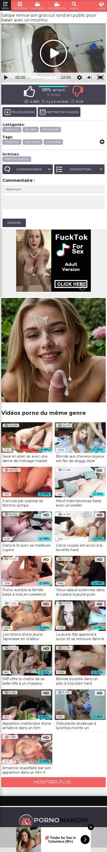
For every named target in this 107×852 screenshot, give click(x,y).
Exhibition (50, 129)
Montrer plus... (53, 782)
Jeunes (30, 129)
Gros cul (12, 129)
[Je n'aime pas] (77, 91)
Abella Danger (17, 159)
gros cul (12, 142)
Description (80, 169)
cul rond (53, 142)
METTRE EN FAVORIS (62, 112)
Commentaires (29, 169)
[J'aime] (29, 91)
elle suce (32, 142)
